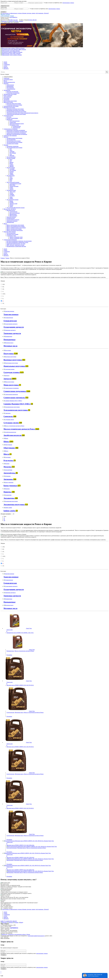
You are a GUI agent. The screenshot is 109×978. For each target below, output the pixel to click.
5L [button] (3, 298)
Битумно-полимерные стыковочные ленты (17, 242)
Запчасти (6, 137)
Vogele (11, 206)
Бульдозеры (6, 98)
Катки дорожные (8, 95)
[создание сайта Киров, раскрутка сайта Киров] (15, 934)
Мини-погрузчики (8, 102)
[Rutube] (21, 21)
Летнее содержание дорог (16, 238)
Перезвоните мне (5, 5)
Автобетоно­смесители (9, 82)
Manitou (11, 162)
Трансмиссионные (11, 217)
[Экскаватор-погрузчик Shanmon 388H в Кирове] (13, 49)
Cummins (11, 194)
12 (4, 517)
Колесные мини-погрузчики (14, 103)
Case (10, 154)
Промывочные (10, 222)
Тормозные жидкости (12, 221)
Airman (11, 193)
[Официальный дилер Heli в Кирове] (10, 50)
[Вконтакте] (4, 21)
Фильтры (6, 145)
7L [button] (3, 296)
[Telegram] (10, 21)
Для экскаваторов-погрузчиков (14, 142)
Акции (5, 62)
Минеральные (13, 214)
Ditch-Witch (12, 185)
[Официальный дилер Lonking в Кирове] (11, 54)
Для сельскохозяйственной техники (16, 207)
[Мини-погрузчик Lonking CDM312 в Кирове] (13, 48)
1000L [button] (3, 293)
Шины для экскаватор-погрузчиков (15, 226)
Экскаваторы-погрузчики (10, 94)
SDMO (11, 198)
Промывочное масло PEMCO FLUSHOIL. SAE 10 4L (20, 632)
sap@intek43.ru (13, 17)
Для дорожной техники (12, 199)
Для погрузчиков (11, 158)
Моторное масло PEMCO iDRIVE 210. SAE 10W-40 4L (20, 845)
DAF (10, 181)
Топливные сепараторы (12, 146)
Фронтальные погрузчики (10, 100)
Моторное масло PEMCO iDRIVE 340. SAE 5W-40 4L (20, 808)
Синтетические (13, 211)
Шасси (5, 80)
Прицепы (6, 83)
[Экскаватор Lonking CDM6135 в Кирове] (11, 52)
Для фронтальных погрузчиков (14, 138)
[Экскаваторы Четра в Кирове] (42, 46)
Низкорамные (10, 86)
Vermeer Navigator (13, 186)
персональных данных (68, 2)
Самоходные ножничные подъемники (16, 133)
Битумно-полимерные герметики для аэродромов (19, 241)
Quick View (29, 628)
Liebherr (11, 165)
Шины (5, 223)
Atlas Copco (12, 191)
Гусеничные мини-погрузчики (14, 105)
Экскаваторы (7, 90)
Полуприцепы (10, 87)
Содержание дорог (11, 235)
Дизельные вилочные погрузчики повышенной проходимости (22, 113)
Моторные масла (11, 210)
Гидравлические (16, 126)
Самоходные (12, 122)
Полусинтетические (14, 213)
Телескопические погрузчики (11, 106)
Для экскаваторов (11, 139)
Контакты (6, 68)
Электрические (16, 127)
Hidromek (11, 155)
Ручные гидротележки (12, 118)
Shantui (11, 173)
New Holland (12, 153)
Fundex (11, 187)
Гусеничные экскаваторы (13, 92)
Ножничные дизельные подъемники (16, 130)
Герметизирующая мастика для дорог (16, 243)
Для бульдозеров (11, 167)
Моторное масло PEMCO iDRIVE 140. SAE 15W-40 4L (20, 857)
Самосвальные (10, 84)
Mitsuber (11, 166)
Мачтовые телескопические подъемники (17, 134)
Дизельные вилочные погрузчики (15, 109)
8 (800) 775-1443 (13, 20)
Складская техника (8, 115)
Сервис (5, 63)
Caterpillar (11, 151)
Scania (11, 178)
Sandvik (11, 189)
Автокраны (6, 99)
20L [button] (3, 289)
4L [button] (3, 301)
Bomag (11, 201)
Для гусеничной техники (13, 182)
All (4, 520)
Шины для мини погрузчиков (14, 229)
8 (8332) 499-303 (32, 20)
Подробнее (9, 655)
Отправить (3, 11)
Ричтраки (9, 117)
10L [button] (3, 303)
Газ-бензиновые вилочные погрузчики (16, 111)
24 (4, 519)
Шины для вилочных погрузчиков (15, 225)
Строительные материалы (10, 239)
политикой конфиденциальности (36, 935)
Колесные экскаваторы (12, 91)
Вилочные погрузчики (9, 107)
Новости (6, 67)
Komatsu (11, 171)
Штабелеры (9, 119)
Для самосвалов (11, 175)
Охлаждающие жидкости (13, 219)
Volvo (10, 150)
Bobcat (11, 163)
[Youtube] (15, 21)
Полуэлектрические (14, 121)
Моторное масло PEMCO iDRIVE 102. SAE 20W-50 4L (20, 869)
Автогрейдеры (7, 96)
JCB (10, 149)
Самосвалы (6, 78)
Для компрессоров (11, 190)
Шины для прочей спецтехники (15, 230)
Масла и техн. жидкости (10, 209)
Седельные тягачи (8, 79)
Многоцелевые (13, 215)
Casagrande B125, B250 (15, 183)
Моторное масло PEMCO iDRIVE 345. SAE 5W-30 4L (20, 746)
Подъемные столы (14, 125)
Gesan (10, 197)
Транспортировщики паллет (16, 123)
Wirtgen (11, 205)
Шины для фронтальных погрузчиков (16, 227)
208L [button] (3, 284)
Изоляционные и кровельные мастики (16, 246)
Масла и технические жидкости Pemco (24, 651)
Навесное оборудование (10, 231)
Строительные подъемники (10, 129)
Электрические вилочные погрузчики (16, 114)
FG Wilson (12, 195)
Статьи (5, 66)
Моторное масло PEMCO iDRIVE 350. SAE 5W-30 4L (20, 685)
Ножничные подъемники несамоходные (17, 131)
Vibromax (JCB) (13, 203)
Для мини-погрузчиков (12, 143)
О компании (7, 64)
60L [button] (3, 286)
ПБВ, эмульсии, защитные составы (15, 245)
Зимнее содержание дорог (16, 237)
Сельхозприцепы (11, 88)
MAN (10, 179)
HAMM (11, 202)
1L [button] (3, 291)
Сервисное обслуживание (10, 135)
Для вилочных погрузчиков (14, 141)
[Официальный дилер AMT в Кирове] (10, 53)
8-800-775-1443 (4, 921)
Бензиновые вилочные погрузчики (15, 110)
